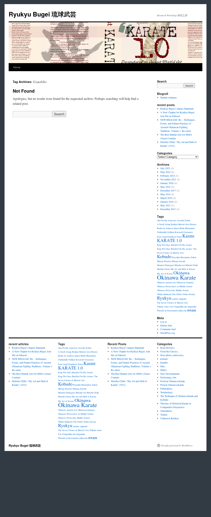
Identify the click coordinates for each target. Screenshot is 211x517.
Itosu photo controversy (172, 355)
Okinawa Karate (176, 277)
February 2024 (167, 175)
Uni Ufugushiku (177, 306)
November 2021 (168, 179)
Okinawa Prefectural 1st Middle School (174, 286)
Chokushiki (162, 232)
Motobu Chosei (163, 269)
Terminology (166, 392)
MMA (163, 370)
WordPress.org (167, 332)
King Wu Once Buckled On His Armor (174, 244)
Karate (188, 236)
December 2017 (168, 190)
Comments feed (168, 329)
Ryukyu (164, 298)
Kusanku (176, 257)
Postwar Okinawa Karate (172, 381)
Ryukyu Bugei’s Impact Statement (176, 108)
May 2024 (165, 172)
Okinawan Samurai (185, 282)
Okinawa (181, 273)
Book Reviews (167, 347)
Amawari (172, 220)
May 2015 (165, 205)
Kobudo (164, 256)
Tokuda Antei (163, 306)
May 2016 (165, 194)
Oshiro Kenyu (189, 294)
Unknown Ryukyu (169, 418)
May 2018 (165, 186)
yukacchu (182, 310)
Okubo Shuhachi (164, 294)
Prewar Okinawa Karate (172, 384)
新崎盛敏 (191, 310)
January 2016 (166, 201)
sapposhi (182, 298)
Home (16, 67)
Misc (162, 366)
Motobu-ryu (180, 265)
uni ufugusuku (190, 306)
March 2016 (166, 197)
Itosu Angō (162, 236)
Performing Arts (168, 377)
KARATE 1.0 (169, 240)
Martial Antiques (168, 97)
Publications (166, 388)
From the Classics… (170, 351)
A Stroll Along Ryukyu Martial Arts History (176, 224)
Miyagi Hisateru (164, 261)
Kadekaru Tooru (174, 236)
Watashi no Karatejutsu (167, 310)
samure (175, 298)
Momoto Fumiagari (165, 265)
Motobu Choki (191, 265)
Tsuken (163, 414)
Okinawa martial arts (166, 282)
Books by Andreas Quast (168, 228)
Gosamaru (188, 232)
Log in (163, 321)
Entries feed (166, 325)
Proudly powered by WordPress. (177, 445)
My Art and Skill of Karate (183, 269)
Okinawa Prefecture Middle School (173, 290)
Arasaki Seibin (183, 220)
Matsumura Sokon (188, 257)
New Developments (170, 373)
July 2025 (165, 168)
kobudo (164, 358)
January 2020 (166, 183)
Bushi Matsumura (187, 228)
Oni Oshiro (177, 294)
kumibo (164, 362)
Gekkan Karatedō (175, 232)
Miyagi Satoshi (178, 261)
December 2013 (168, 209)
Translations (166, 410)
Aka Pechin (162, 220)
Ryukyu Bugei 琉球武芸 (42, 13)
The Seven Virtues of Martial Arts (172, 302)
